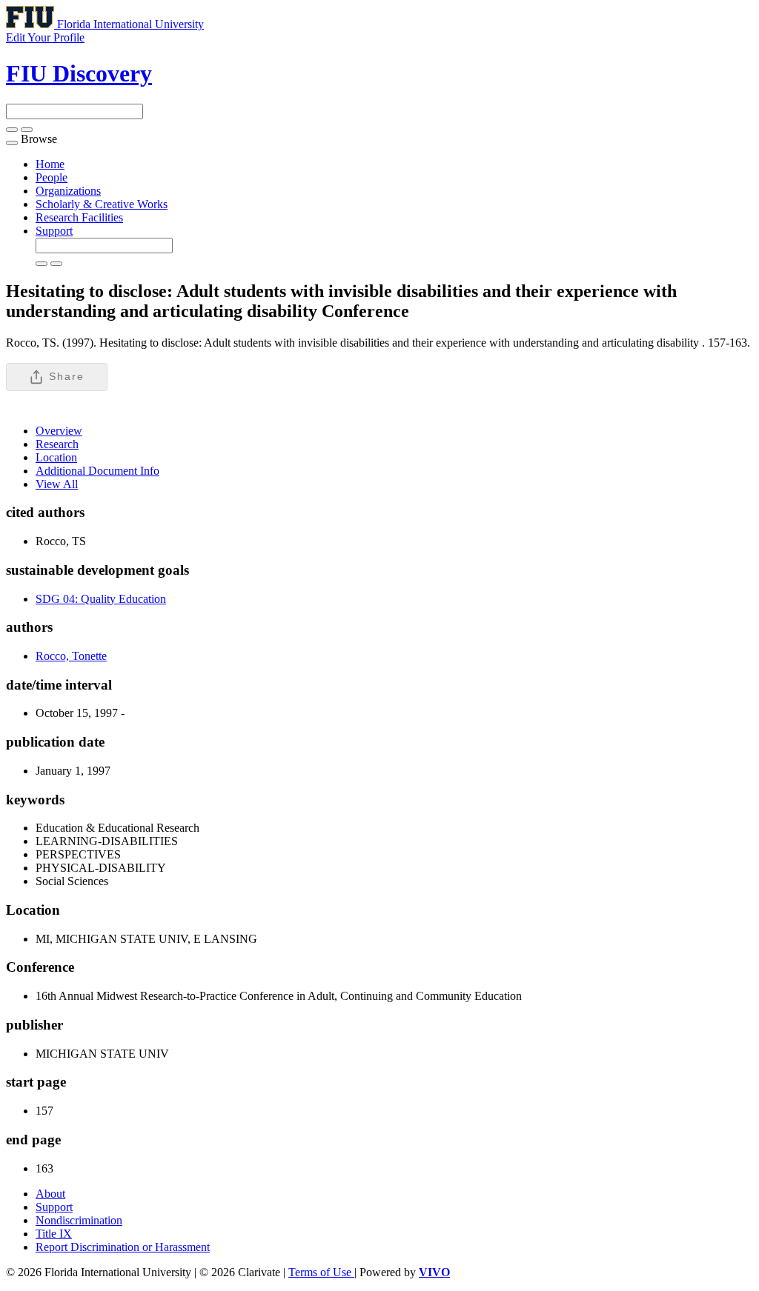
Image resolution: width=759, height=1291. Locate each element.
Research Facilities (79, 217)
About (50, 1193)
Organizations (68, 190)
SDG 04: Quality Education (101, 599)
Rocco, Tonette (71, 656)
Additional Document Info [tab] (97, 470)
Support (54, 230)
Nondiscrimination (79, 1220)
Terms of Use (321, 1272)
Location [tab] (56, 457)
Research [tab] (57, 444)
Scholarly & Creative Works (102, 204)
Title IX (54, 1233)
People (51, 177)
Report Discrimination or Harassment (123, 1247)
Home (50, 164)
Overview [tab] (59, 430)
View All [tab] (57, 484)
